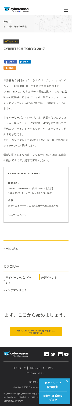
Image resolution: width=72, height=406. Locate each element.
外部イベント (49, 277)
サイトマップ (19, 368)
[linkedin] (60, 353)
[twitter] (53, 353)
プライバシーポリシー (36, 373)
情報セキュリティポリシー (42, 368)
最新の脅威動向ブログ (53, 398)
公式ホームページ (17, 214)
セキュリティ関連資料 (53, 385)
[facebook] (46, 353)
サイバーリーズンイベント (19, 280)
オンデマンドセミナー (19, 290)
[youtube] (66, 353)
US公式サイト (36, 382)
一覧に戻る (12, 248)
